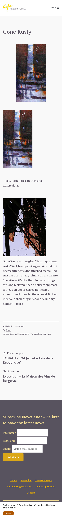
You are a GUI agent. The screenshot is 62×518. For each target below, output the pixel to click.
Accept (8, 513)
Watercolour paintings (40, 334)
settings (41, 505)
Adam (8, 330)
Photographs (23, 334)
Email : (7, 448)
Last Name (9, 440)
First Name (9, 432)
